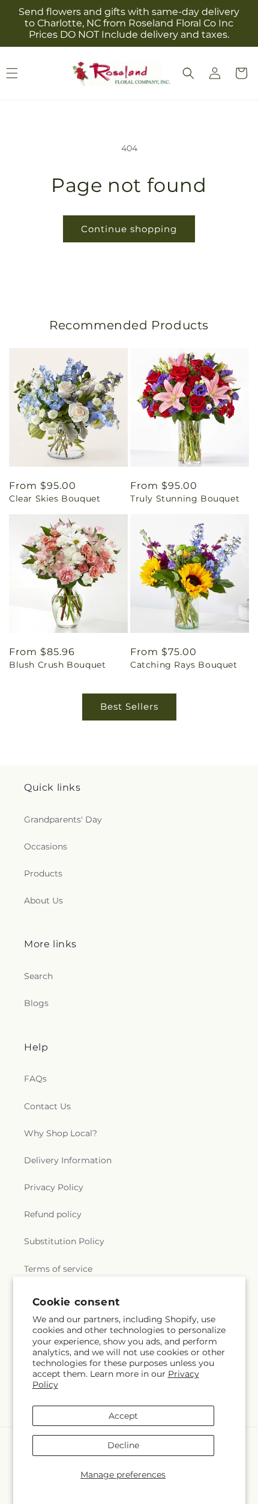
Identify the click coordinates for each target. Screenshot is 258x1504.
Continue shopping (129, 229)
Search (38, 976)
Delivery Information (68, 1160)
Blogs (36, 1003)
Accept (123, 1415)
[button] (188, 73)
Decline (123, 1445)
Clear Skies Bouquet (54, 498)
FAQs (35, 1078)
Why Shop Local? (60, 1133)
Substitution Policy (64, 1241)
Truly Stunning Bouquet (184, 498)
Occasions (45, 846)
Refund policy (53, 1214)
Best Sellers (129, 706)
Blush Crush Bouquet (57, 664)
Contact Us (47, 1106)
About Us (43, 900)
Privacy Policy (53, 1187)
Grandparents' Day (63, 819)
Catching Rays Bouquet (184, 664)
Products (43, 873)
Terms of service (58, 1268)
